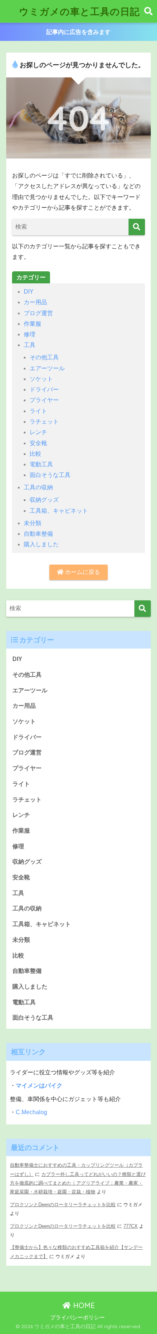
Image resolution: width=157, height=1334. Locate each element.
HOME (83, 1305)
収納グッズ (44, 500)
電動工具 (41, 464)
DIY (29, 291)
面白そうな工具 (50, 475)
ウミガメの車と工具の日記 (79, 11)
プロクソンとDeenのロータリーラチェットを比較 (63, 1204)
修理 (29, 334)
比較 (35, 454)
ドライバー (44, 389)
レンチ (38, 432)
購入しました (41, 544)
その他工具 (44, 357)
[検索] (137, 227)
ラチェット (44, 421)
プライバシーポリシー (77, 1317)
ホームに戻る (82, 572)
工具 (29, 345)
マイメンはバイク (39, 1085)
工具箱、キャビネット (59, 511)
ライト (38, 411)
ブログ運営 (38, 313)
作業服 (32, 324)
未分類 (32, 523)
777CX (130, 1226)
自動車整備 (38, 534)
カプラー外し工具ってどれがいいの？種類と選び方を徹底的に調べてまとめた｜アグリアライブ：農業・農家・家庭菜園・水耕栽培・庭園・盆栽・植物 (78, 1183)
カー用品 (35, 302)
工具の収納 (38, 487)
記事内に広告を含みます (78, 32)
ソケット (41, 379)
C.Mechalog (31, 1112)
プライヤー (44, 400)
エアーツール (47, 368)
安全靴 (38, 443)
